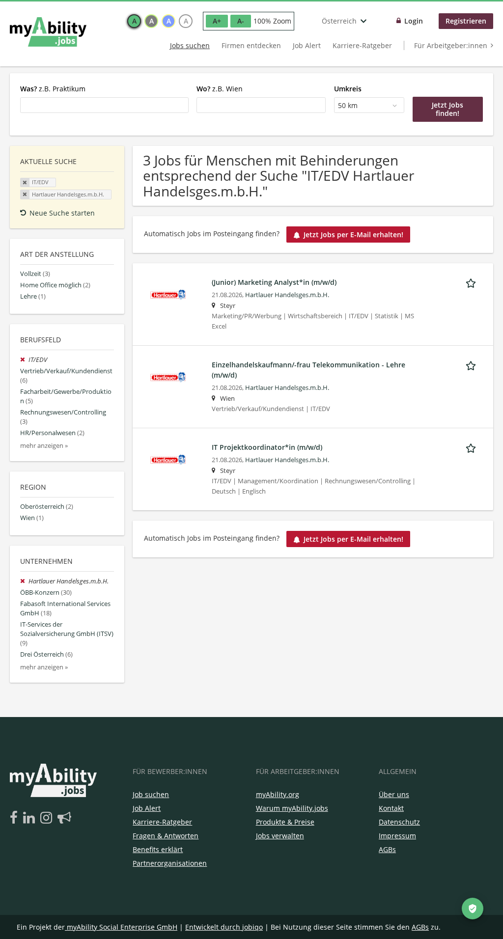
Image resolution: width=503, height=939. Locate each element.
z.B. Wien (219, 88)
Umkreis (348, 88)
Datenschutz (399, 822)
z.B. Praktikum (52, 88)
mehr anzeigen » (44, 446)
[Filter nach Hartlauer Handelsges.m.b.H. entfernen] (24, 581)
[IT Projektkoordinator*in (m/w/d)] (168, 459)
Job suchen (151, 794)
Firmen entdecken (251, 45)
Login (413, 21)
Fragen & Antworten (165, 835)
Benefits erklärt (158, 849)
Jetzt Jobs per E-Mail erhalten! (353, 234)
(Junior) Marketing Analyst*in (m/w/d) (274, 282)
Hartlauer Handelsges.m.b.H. (287, 295)
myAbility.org (277, 794)
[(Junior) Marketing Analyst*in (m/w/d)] (168, 294)
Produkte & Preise (285, 822)
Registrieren (466, 21)
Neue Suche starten (62, 213)
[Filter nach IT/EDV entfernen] (24, 360)
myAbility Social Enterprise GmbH (122, 927)
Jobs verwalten (280, 835)
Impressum (397, 835)
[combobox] (104, 105)
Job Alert (307, 45)
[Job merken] (472, 282)
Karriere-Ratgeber (362, 45)
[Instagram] (48, 818)
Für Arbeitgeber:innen (450, 45)
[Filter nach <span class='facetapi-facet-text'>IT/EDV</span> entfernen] (25, 182)
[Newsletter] (64, 818)
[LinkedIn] (30, 818)
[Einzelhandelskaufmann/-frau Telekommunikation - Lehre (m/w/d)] (168, 376)
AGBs (387, 849)
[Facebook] (15, 818)
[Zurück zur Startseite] (48, 32)
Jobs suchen (190, 45)
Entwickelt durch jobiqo (224, 927)
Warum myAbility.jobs (292, 808)
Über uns (394, 794)
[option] (134, 21)
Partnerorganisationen (170, 863)
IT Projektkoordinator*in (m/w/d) (267, 447)
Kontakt (391, 808)
